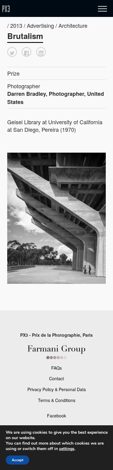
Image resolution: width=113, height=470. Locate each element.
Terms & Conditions (56, 400)
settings (66, 449)
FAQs (56, 368)
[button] (12, 52)
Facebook (56, 416)
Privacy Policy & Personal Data (56, 389)
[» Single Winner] (41, 8)
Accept (17, 460)
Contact (56, 378)
